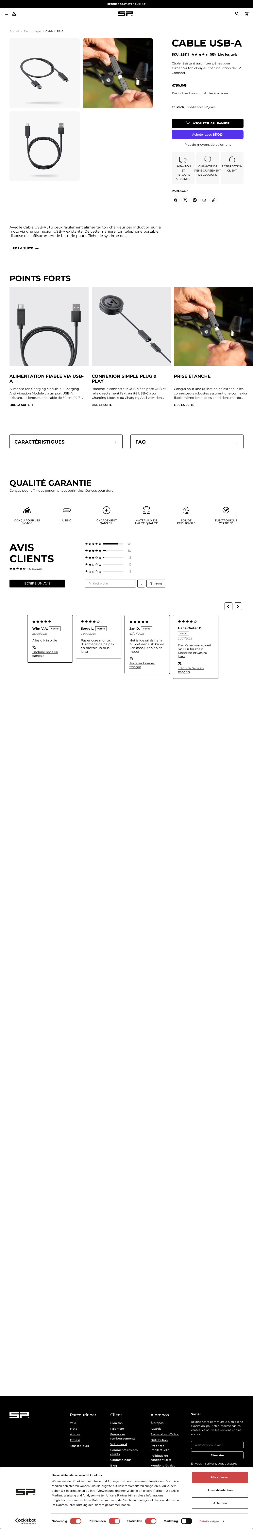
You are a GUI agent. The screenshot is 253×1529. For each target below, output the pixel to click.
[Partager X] (185, 200)
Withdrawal (118, 1444)
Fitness (75, 1440)
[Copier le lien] (214, 200)
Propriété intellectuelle (160, 1448)
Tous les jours (79, 1446)
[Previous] (228, 606)
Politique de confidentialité (161, 1458)
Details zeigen (209, 1521)
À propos (157, 1423)
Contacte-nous (120, 1460)
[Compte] (14, 14)
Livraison (116, 1423)
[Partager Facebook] (176, 200)
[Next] (238, 606)
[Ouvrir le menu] (6, 14)
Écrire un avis (37, 583)
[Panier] (247, 14)
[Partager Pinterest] (195, 200)
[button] (108, 544)
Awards (156, 1428)
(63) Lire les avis (224, 54)
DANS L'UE (126, 4)
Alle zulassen (220, 1477)
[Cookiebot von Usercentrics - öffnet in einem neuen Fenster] (25, 1521)
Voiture (75, 1434)
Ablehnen (220, 1503)
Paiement (117, 1428)
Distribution (159, 1440)
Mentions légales (163, 1465)
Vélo (73, 1423)
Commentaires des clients (124, 1452)
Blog (113, 1465)
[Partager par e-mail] (204, 200)
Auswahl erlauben (220, 1490)
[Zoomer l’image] (44, 73)
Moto (73, 1428)
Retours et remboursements (122, 1436)
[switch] (114, 1521)
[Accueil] (126, 14)
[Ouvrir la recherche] (237, 14)
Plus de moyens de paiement (207, 144)
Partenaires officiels (165, 1434)
